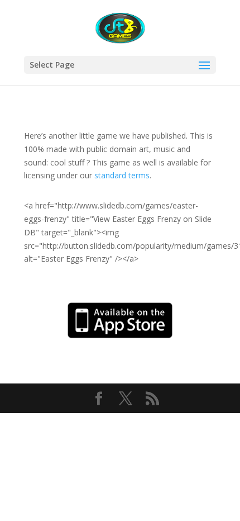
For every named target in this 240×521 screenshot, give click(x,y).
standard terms (122, 175)
